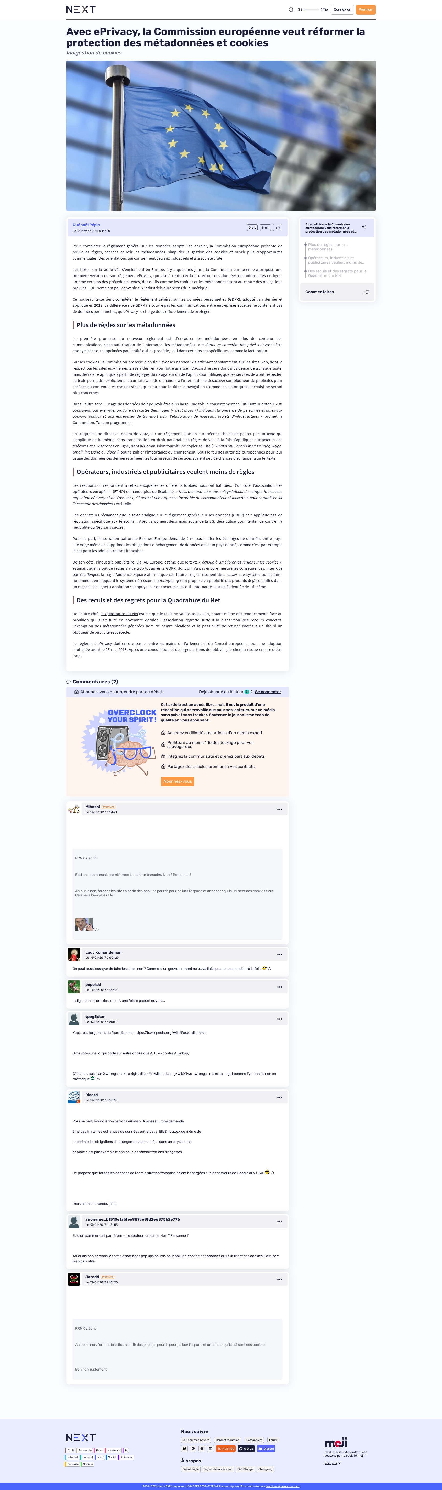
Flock (99, 1450)
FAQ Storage (245, 1469)
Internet (73, 1457)
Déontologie (191, 1469)
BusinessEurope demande (162, 538)
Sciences (127, 1457)
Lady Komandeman (103, 952)
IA (126, 1450)
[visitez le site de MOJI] (336, 1445)
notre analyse (176, 368)
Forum (273, 1440)
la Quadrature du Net (119, 613)
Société (88, 1464)
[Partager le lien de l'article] (363, 228)
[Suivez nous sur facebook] (201, 1448)
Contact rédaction (227, 1440)
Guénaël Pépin (86, 225)
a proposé (265, 269)
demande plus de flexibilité (149, 491)
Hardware (114, 1450)
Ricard (91, 1094)
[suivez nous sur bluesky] (184, 1448)
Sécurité (73, 1464)
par (86, 574)
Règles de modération (218, 1469)
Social (112, 1457)
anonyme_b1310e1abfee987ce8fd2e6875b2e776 (132, 1219)
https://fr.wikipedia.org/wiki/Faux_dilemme (170, 1033)
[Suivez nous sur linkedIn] (210, 1448)
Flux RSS (228, 1448)
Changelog (265, 1469)
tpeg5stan (95, 1016)
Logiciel (88, 1457)
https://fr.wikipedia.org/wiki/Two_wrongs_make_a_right (186, 1074)
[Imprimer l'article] (277, 227)
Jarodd (92, 1277)
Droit (71, 1450)
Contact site (254, 1440)
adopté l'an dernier (260, 299)
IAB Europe (152, 562)
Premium (366, 9)
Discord (269, 1448)
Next (100, 1457)
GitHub (248, 1448)
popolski (93, 984)
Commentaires (319, 292)
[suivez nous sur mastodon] (193, 1448)
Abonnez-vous (177, 781)
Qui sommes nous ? (196, 1440)
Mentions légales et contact (283, 1486)
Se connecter (268, 692)
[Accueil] (81, 10)
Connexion (342, 9)
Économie (85, 1450)
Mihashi (92, 806)
